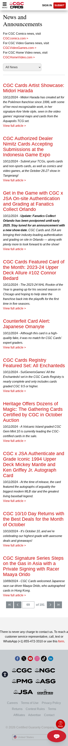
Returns (17, 709)
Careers (12, 703)
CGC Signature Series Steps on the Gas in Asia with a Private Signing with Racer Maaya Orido (33, 566)
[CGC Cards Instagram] (37, 659)
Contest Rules (35, 709)
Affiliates (19, 715)
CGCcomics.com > (15, 38)
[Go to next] (50, 604)
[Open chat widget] (56, 736)
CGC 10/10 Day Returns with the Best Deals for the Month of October (33, 519)
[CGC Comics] (22, 670)
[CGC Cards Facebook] (17, 659)
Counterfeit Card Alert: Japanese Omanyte (26, 323)
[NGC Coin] (45, 670)
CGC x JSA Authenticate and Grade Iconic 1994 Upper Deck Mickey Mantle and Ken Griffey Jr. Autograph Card (33, 464)
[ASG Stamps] (45, 681)
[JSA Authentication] (23, 692)
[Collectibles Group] (45, 692)
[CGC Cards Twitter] (23, 659)
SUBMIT (59, 5)
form (61, 641)
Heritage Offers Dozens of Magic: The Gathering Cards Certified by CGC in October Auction (33, 412)
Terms (52, 709)
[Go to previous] (17, 604)
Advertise (34, 715)
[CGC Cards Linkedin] (50, 659)
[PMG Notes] (23, 681)
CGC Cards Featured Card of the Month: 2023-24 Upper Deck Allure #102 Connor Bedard (33, 270)
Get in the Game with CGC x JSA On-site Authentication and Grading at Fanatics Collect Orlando (33, 201)
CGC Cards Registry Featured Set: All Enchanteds (34, 362)
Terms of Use (30, 703)
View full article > (14, 125)
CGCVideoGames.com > (19, 47)
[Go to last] (58, 604)
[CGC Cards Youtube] (30, 659)
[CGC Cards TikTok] (44, 659)
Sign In (47, 5)
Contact (49, 715)
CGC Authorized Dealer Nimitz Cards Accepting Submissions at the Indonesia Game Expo (28, 146)
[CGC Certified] (16, 5)
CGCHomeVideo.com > (19, 57)
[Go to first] (9, 604)
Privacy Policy (51, 703)
